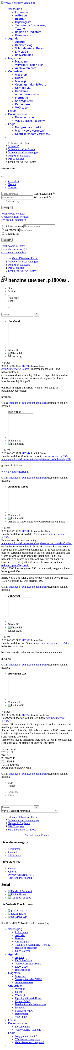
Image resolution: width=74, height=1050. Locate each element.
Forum (12, 111)
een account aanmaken (13, 219)
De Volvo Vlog (24, 45)
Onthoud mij (12, 201)
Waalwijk (20, 81)
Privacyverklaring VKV (21, 874)
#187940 (26, 366)
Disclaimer (14, 848)
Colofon (12, 871)
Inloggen (7, 207)
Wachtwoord (41, 197)
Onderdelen (15, 71)
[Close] (2, 176)
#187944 (26, 453)
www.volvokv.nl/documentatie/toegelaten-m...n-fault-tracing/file (36, 459)
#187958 (26, 715)
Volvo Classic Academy (30, 120)
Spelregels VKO (24, 101)
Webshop (21, 74)
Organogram (23, 22)
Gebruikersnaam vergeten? (32, 134)
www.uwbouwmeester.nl (15, 471)
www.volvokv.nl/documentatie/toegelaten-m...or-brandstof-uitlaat (36, 543)
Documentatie (17, 114)
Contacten (13, 852)
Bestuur (20, 18)
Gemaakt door (33, 835)
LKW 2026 (21, 51)
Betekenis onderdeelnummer (27, 93)
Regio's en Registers (28, 32)
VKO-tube (21, 107)
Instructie (21, 97)
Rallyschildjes (24, 55)
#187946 (26, 531)
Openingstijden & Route (30, 84)
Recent (12, 184)
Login (11, 124)
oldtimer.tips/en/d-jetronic (15, 565)
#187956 (26, 640)
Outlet (19, 78)
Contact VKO (23, 88)
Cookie (12, 868)
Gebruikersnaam (43, 193)
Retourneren (23, 104)
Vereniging (15, 9)
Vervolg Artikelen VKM (29, 64)
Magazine (14, 58)
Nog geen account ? (28, 127)
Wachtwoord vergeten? (30, 130)
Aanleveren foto (25, 68)
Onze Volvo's (23, 35)
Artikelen (21, 15)
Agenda (13, 38)
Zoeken (12, 187)
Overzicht (13, 181)
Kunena (45, 835)
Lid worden (22, 12)
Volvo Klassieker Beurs (29, 48)
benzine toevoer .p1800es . (15, 368)
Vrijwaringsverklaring (20, 877)
